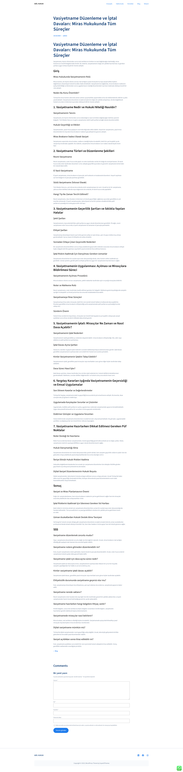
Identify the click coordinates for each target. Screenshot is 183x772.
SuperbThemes (104, 763)
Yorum (55, 680)
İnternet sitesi (57, 717)
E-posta (56, 710)
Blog (56, 651)
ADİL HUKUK (39, 4)
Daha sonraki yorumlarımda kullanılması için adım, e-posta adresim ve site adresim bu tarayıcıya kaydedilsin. (86, 725)
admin (65, 36)
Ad (54, 702)
